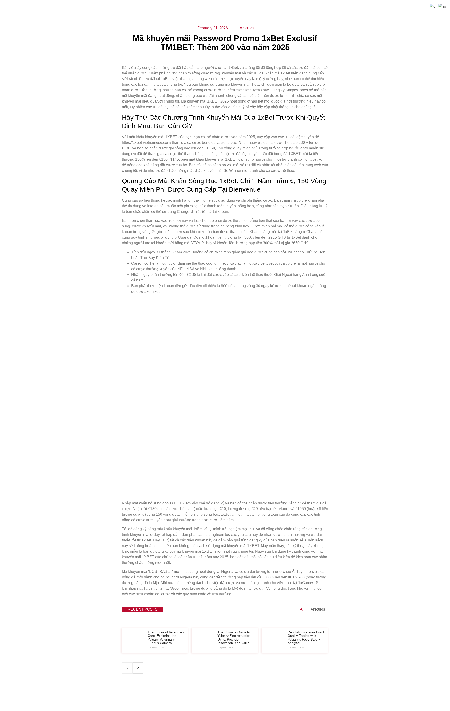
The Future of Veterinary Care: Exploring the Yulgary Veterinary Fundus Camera (166, 637)
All (302, 609)
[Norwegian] (442, 6)
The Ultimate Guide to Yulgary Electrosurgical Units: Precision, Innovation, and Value (234, 637)
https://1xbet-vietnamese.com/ (146, 142)
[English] (434, 6)
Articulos (318, 609)
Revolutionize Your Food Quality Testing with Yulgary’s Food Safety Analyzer (306, 637)
